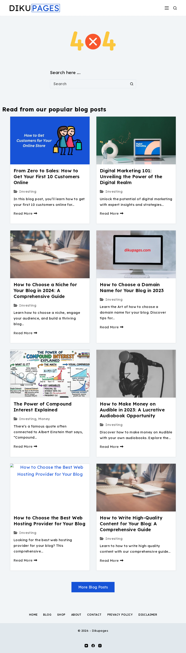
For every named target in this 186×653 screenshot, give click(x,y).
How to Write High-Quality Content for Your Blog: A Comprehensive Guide (131, 523)
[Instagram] (100, 645)
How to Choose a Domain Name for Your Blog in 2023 (132, 287)
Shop (61, 614)
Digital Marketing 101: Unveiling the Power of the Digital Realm (131, 176)
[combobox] (88, 83)
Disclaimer (147, 614)
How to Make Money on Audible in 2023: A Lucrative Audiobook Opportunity (132, 409)
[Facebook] (93, 645)
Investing (27, 191)
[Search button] (131, 83)
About (76, 614)
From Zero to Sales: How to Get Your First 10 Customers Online (47, 176)
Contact (94, 614)
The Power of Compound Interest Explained (42, 407)
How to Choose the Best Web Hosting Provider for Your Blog (49, 520)
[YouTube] (86, 645)
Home (33, 614)
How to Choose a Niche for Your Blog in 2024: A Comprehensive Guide (45, 290)
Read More (23, 213)
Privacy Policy (120, 614)
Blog (47, 614)
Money (44, 419)
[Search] (175, 8)
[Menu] (167, 8)
